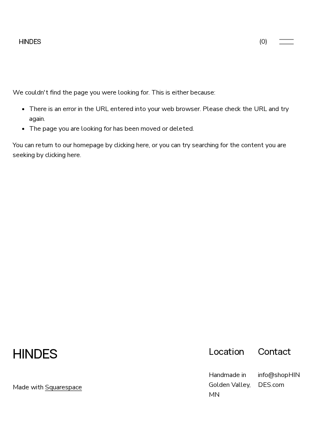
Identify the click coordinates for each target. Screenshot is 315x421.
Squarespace (63, 387)
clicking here (131, 145)
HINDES (30, 41)
